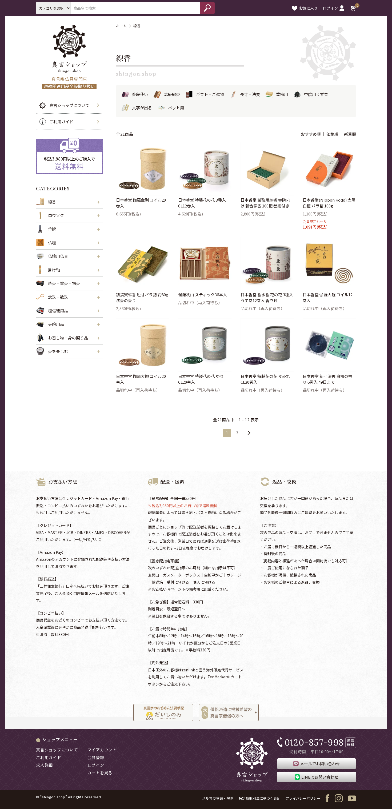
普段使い (140, 94)
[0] (353, 8)
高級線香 (172, 94)
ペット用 (176, 107)
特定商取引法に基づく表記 (259, 798)
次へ (249, 433)
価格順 (332, 134)
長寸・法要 (250, 94)
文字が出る (142, 107)
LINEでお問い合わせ (319, 777)
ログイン (330, 8)
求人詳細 (44, 765)
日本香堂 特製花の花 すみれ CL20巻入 (265, 379)
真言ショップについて (69, 105)
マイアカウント (102, 749)
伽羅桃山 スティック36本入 (202, 294)
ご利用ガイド (61, 121)
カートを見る (100, 772)
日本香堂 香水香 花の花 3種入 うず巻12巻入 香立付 (267, 297)
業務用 (282, 94)
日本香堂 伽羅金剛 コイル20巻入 (141, 203)
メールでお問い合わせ (320, 763)
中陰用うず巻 (316, 94)
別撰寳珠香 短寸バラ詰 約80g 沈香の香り (142, 297)
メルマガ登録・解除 (217, 798)
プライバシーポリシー (303, 798)
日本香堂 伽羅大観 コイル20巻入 (141, 379)
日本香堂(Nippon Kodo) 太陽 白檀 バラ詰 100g (329, 203)
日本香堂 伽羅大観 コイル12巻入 (328, 297)
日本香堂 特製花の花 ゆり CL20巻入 (201, 379)
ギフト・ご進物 (210, 94)
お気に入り (308, 8)
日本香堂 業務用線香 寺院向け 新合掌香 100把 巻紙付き (265, 203)
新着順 (350, 134)
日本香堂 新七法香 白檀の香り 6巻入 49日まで (327, 379)
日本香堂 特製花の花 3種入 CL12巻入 (202, 203)
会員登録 (95, 757)
